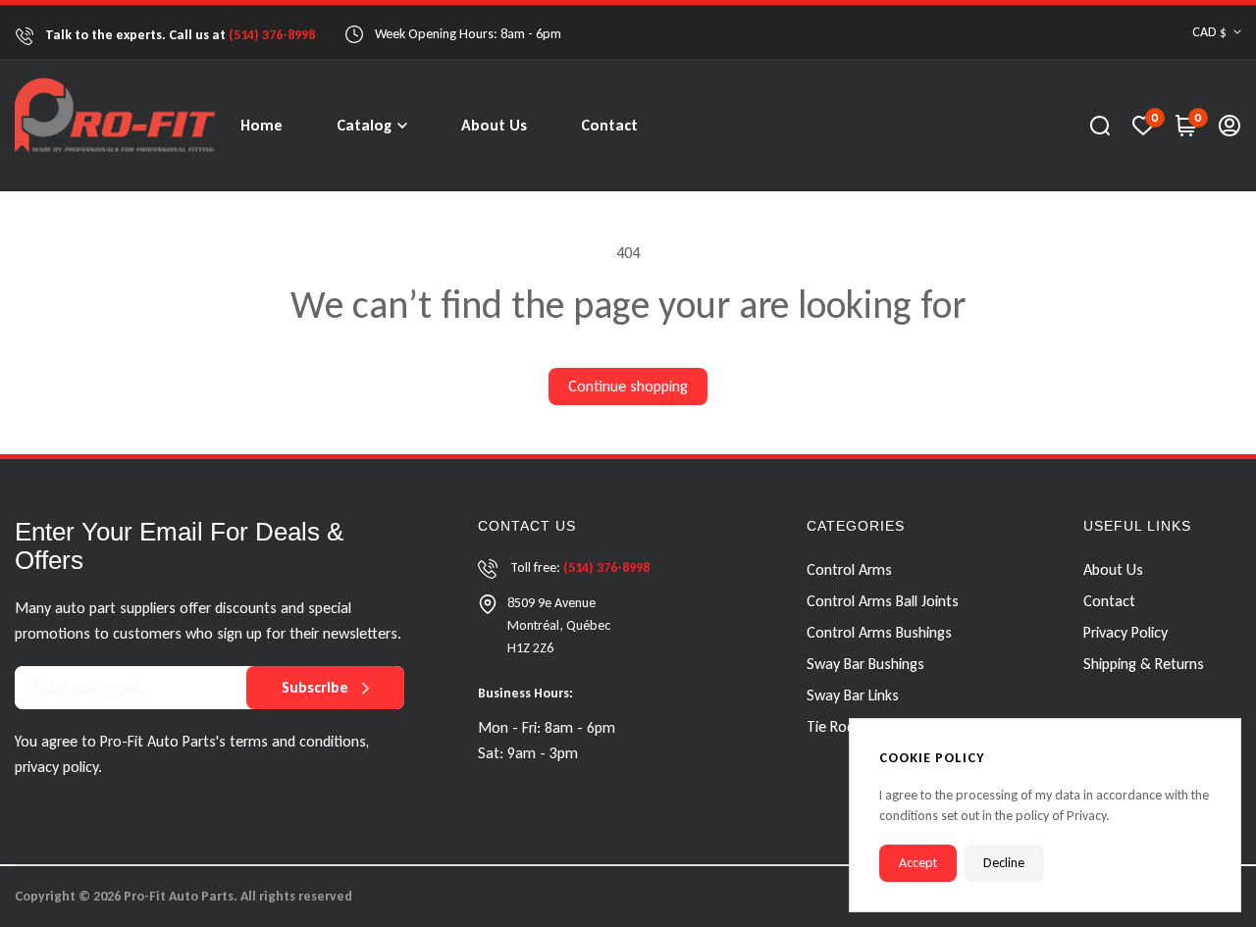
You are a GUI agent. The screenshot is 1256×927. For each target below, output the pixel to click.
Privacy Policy (1125, 632)
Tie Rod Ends (847, 726)
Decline (1003, 862)
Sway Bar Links (853, 695)
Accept (918, 862)
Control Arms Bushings (879, 632)
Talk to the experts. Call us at (178, 34)
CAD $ (1209, 32)
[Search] (1100, 125)
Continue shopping (628, 386)
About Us (1113, 569)
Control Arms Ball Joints (883, 601)
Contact (1109, 601)
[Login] (1229, 125)
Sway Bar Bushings (865, 663)
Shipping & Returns (1143, 663)
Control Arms (849, 569)
